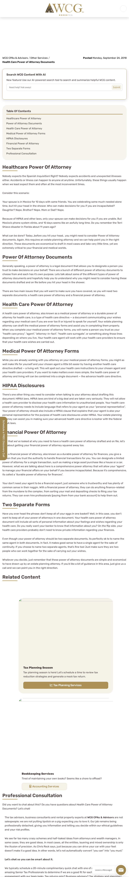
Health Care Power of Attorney (24, 128)
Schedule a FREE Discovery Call (3, 438)
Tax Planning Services (67, 685)
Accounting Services (45, 786)
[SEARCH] (119, 86)
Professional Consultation (21, 153)
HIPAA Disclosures (17, 138)
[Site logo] (64, 8)
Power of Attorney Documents (24, 123)
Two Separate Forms (18, 148)
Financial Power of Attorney (22, 143)
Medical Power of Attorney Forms (25, 133)
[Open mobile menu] (123, 8)
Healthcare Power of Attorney (23, 118)
